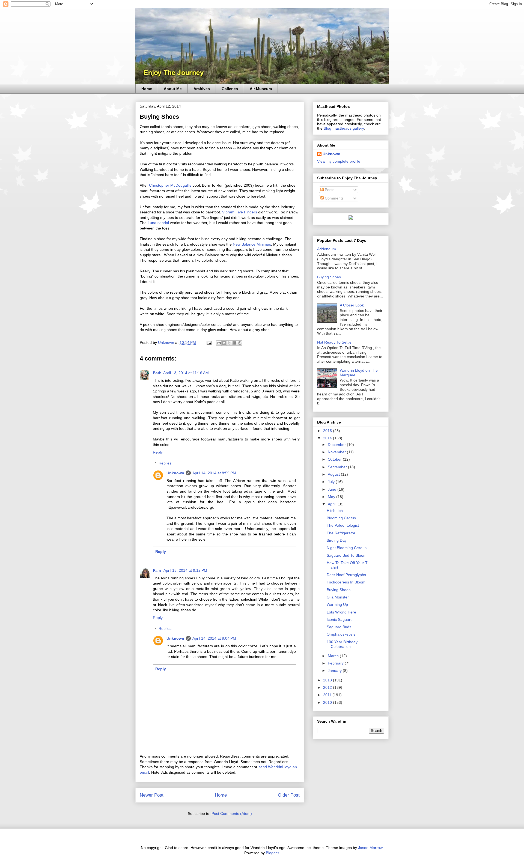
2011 (327, 695)
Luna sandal (158, 223)
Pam (157, 570)
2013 (328, 680)
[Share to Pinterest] (239, 343)
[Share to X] (229, 343)
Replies (165, 463)
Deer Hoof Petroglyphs (346, 575)
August (334, 474)
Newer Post (151, 795)
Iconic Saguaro (340, 619)
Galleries (230, 89)
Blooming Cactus (341, 518)
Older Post (289, 795)
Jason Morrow (370, 847)
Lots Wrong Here (341, 612)
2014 (328, 438)
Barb (157, 373)
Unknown (175, 473)
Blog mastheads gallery (344, 128)
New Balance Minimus (252, 244)
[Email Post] (209, 342)
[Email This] (219, 343)
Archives (201, 89)
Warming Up (337, 604)
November (337, 452)
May (332, 496)
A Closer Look (352, 305)
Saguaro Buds (339, 627)
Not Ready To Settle (334, 342)
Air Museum (261, 89)
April (332, 504)
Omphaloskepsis (341, 634)
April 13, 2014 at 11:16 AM (186, 373)
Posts (329, 189)
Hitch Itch (335, 510)
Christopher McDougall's (170, 185)
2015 (328, 430)
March (334, 656)
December (337, 444)
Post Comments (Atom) (232, 813)
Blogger (272, 853)
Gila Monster (338, 597)
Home (146, 89)
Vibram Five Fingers (239, 212)
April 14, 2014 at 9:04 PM (214, 638)
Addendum (326, 249)
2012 (328, 687)
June (332, 489)
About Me (173, 89)
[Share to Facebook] (234, 343)
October (335, 459)
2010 (328, 702)
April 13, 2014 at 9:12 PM (185, 570)
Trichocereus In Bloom (346, 582)
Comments (334, 198)
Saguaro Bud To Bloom (347, 555)
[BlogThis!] (224, 343)
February (336, 663)
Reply (158, 452)
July (332, 481)
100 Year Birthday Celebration (342, 644)
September (338, 467)
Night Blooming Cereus (347, 548)
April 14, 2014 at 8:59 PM (214, 473)
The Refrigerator (341, 533)
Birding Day (337, 540)
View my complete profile (338, 161)
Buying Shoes (329, 277)
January (335, 670)
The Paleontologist (343, 525)
